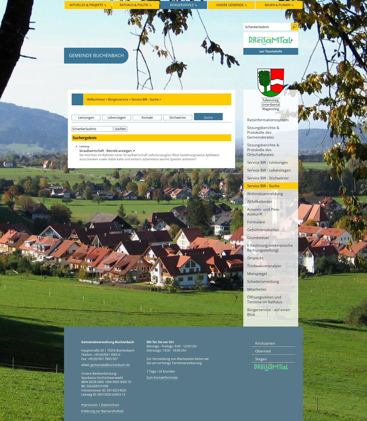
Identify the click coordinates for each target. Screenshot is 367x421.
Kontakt (147, 117)
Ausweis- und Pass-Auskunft (263, 211)
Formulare (256, 221)
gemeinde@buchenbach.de (110, 365)
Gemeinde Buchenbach (96, 55)
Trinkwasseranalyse (264, 265)
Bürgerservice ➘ (183, 5)
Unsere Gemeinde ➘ (231, 5)
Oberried (263, 351)
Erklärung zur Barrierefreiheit (102, 411)
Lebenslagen (117, 117)
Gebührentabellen (263, 229)
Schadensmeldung (263, 281)
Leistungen (86, 117)
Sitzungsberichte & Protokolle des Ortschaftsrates (263, 150)
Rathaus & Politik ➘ (136, 5)
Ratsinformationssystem (268, 119)
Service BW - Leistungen (267, 162)
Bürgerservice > (119, 99)
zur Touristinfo (270, 51)
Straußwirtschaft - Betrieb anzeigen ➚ (107, 150)
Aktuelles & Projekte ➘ (87, 5)
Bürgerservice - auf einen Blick (268, 312)
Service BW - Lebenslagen (269, 170)
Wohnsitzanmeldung (265, 193)
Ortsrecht (255, 258)
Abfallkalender (259, 201)
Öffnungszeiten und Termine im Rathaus (264, 299)
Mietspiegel (257, 273)
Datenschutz (110, 405)
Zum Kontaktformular (162, 377)
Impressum (89, 405)
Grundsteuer (258, 237)
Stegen (261, 358)
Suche (208, 117)
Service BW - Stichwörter (268, 178)
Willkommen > (97, 99)
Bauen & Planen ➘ (279, 5)
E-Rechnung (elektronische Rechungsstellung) (270, 247)
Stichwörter (177, 117)
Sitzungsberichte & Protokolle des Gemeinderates (263, 132)
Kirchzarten (265, 343)
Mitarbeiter (257, 289)
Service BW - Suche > (146, 99)
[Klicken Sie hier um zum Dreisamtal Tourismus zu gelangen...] (271, 46)
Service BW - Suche (263, 185)
